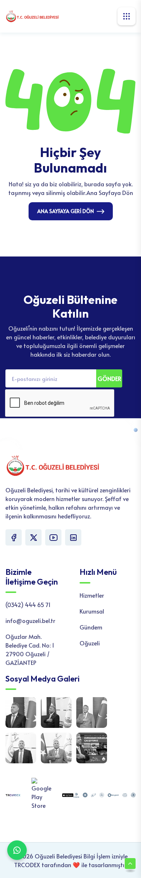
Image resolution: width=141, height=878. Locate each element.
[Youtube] (53, 537)
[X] (33, 537)
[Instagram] (73, 537)
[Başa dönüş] (130, 863)
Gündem (91, 627)
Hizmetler (92, 595)
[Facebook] (13, 537)
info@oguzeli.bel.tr (30, 620)
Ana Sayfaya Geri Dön (65, 211)
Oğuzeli (90, 643)
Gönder (109, 378)
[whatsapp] (17, 850)
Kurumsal (92, 611)
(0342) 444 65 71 (28, 604)
